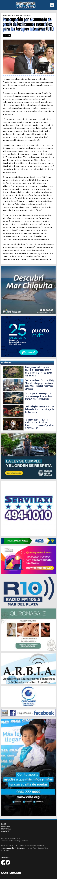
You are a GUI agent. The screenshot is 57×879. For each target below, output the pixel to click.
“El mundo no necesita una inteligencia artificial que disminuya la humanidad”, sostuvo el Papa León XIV (39, 423)
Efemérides (6, 829)
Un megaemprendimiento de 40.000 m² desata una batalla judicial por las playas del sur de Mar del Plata (38, 371)
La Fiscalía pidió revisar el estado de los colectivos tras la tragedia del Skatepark (39, 409)
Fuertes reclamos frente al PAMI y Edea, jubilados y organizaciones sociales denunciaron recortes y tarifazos (39, 384)
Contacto (5, 831)
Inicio (3, 824)
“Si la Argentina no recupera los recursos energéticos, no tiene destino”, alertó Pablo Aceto (38, 396)
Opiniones (5, 826)
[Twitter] (8, 864)
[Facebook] (3, 864)
